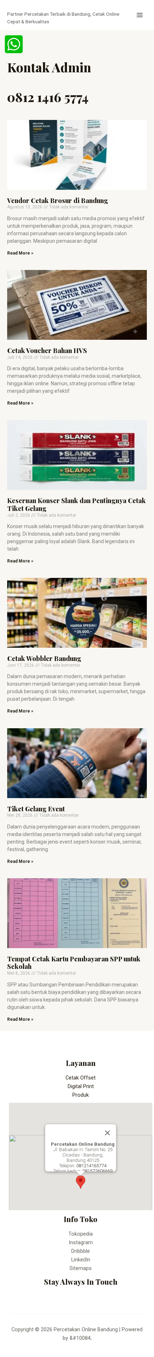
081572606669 (97, 1171)
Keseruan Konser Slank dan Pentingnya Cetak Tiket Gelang (76, 504)
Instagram (81, 1242)
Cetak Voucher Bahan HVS (47, 350)
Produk (80, 1095)
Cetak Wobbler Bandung (44, 658)
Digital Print (81, 1086)
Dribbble (80, 1251)
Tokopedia (80, 1234)
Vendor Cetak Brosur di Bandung (57, 200)
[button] (80, 1182)
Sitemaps (80, 1268)
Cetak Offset (81, 1078)
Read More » (20, 253)
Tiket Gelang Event (36, 809)
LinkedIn (80, 1259)
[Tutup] (107, 1132)
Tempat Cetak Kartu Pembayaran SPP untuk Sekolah (73, 963)
